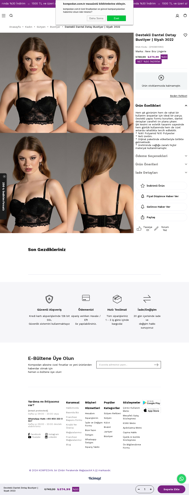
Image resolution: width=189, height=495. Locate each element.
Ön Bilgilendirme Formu (132, 446)
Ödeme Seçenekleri (151, 156)
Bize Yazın (90, 430)
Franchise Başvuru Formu (74, 419)
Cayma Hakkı (130, 432)
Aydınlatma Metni (132, 428)
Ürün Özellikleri (148, 105)
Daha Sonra (96, 18)
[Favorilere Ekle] (185, 35)
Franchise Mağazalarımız (74, 438)
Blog (68, 444)
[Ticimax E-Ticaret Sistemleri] (94, 479)
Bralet (107, 427)
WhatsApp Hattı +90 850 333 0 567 (45, 419)
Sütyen (107, 418)
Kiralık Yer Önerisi (71, 426)
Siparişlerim (91, 418)
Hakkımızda (72, 408)
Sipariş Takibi (92, 447)
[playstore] (151, 402)
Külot (107, 422)
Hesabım (90, 413)
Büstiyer (108, 436)
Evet (116, 18)
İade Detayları (146, 172)
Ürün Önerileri (146, 164)
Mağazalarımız (74, 432)
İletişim (89, 435)
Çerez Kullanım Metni (131, 409)
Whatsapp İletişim (90, 441)
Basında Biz (72, 412)
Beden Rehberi (178, 95)
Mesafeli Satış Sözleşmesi (131, 417)
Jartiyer (108, 431)
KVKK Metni (129, 423)
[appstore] (151, 410)
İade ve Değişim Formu (94, 424)
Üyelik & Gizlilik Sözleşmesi (131, 438)
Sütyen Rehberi (112, 413)
